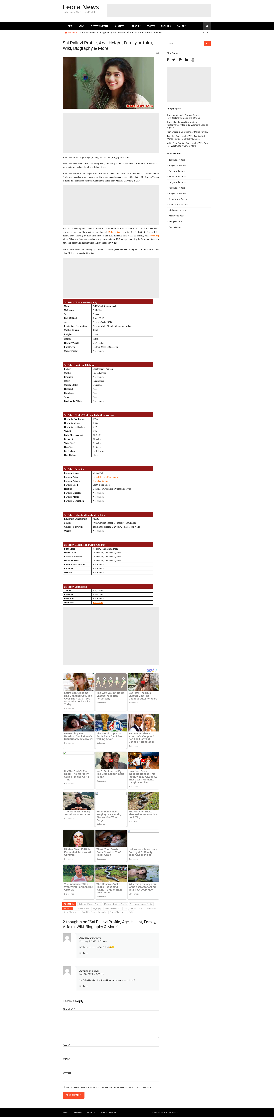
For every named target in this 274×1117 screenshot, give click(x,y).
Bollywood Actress (177, 176)
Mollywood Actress (178, 215)
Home (69, 26)
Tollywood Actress (177, 165)
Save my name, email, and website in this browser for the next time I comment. (109, 1087)
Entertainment (99, 26)
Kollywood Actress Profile (90, 904)
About (65, 1112)
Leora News (81, 6)
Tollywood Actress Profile (141, 904)
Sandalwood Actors (178, 199)
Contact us (77, 1112)
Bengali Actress (176, 227)
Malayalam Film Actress (134, 908)
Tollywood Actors (177, 160)
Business (119, 26)
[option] (144, 32)
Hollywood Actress (177, 182)
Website (67, 1073)
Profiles (166, 26)
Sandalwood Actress (178, 204)
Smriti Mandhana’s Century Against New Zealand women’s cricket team (184, 116)
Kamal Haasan (99, 477)
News (81, 26)
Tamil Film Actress (71, 912)
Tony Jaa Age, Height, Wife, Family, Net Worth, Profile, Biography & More (186, 137)
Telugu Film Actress (118, 912)
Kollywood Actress (177, 193)
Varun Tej (154, 235)
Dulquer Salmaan (116, 232)
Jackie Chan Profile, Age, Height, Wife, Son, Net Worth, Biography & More (187, 144)
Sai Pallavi (151, 908)
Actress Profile (83, 908)
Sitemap (91, 1112)
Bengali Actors (175, 221)
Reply (82, 953)
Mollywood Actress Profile (115, 904)
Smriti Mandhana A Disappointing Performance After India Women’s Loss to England (121, 32)
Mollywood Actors (177, 210)
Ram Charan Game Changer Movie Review (187, 132)
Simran (104, 481)
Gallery (181, 26)
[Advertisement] (159, 10)
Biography (97, 908)
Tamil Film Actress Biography (94, 912)
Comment (69, 1009)
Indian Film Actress (113, 908)
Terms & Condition (107, 1112)
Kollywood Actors (177, 188)
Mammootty (112, 477)
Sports (151, 26)
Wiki (131, 912)
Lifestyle (135, 26)
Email (66, 1059)
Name (66, 1044)
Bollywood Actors (177, 171)
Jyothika (96, 481)
